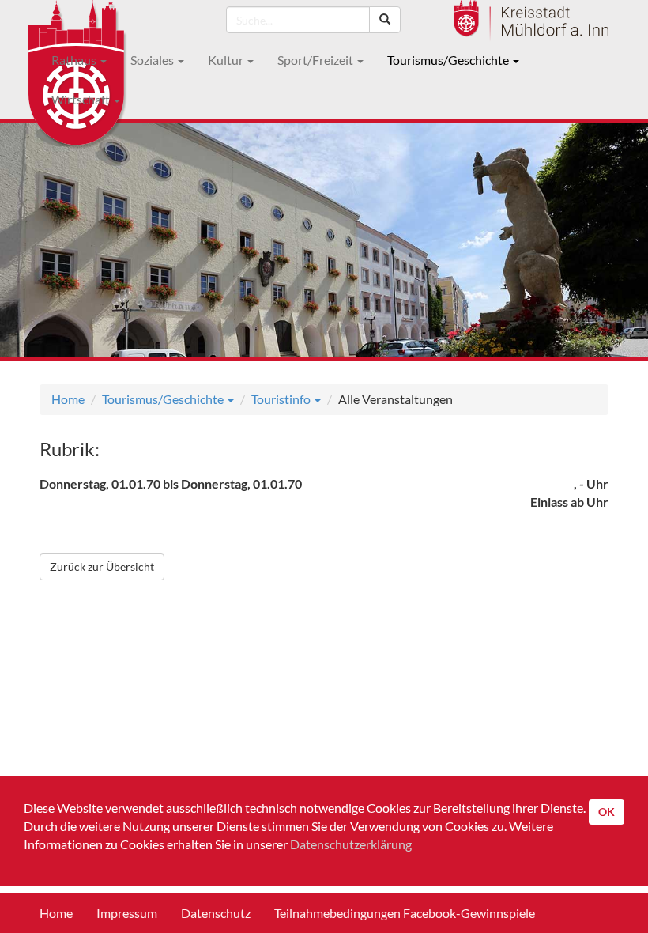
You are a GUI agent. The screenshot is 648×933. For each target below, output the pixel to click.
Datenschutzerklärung (351, 844)
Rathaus (75, 59)
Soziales (153, 59)
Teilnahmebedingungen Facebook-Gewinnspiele (404, 912)
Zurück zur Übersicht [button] (102, 566)
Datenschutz (216, 912)
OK (606, 811)
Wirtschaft (81, 99)
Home (68, 398)
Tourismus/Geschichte (449, 59)
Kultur (227, 59)
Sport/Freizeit (316, 59)
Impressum (126, 912)
